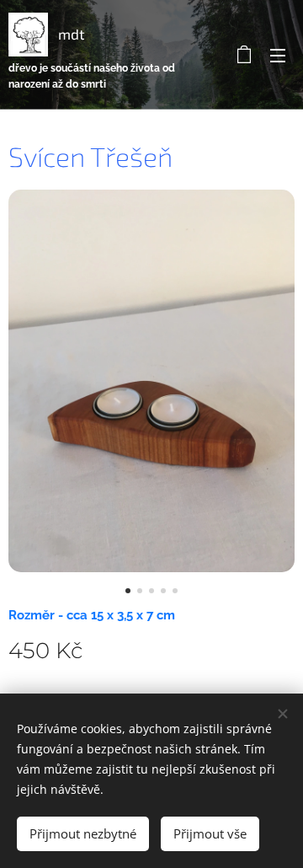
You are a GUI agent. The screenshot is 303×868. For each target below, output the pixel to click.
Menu (278, 55)
